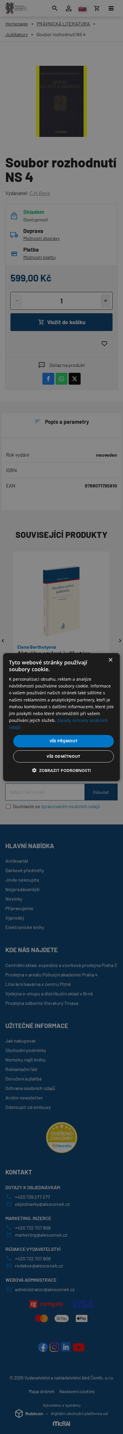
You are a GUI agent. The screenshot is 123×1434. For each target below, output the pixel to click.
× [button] (110, 660)
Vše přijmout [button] (64, 741)
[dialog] (61, 717)
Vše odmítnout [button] (63, 756)
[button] (61, 770)
